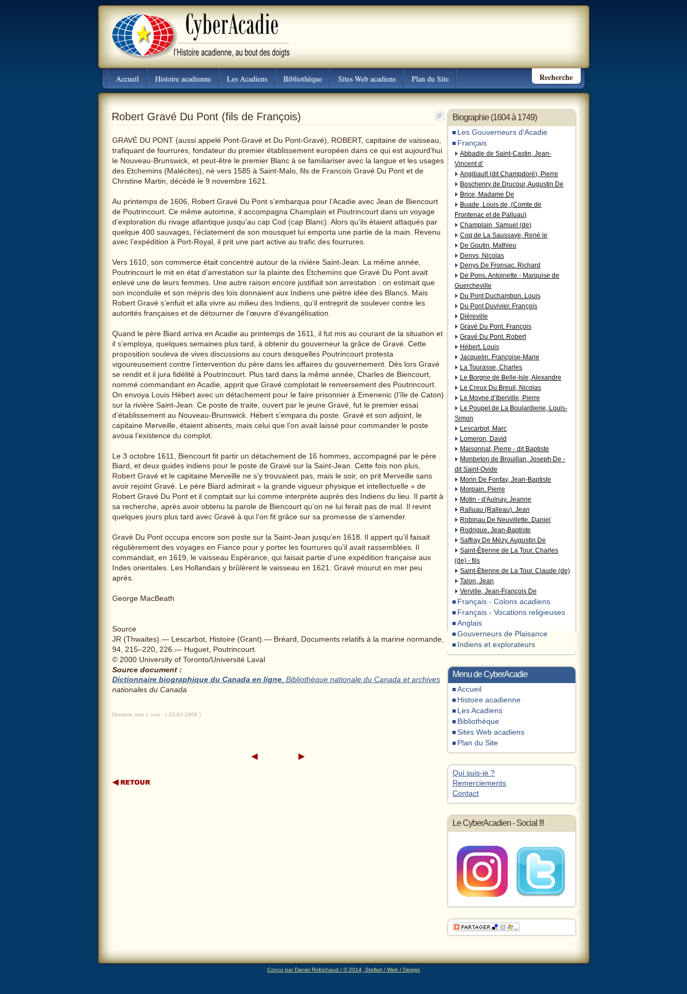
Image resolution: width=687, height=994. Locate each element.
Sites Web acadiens (367, 79)
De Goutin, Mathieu (488, 245)
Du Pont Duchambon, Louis (500, 296)
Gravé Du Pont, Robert (493, 336)
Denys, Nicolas (482, 255)
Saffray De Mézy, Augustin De (503, 540)
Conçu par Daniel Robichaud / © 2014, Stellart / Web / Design (343, 970)
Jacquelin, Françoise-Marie (499, 357)
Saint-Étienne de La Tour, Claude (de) (515, 571)
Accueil (127, 79)
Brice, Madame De (487, 194)
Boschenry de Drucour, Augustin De (512, 184)
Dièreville (474, 316)
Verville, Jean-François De (498, 591)
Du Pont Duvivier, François (498, 306)
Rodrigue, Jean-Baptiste (495, 530)
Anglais (469, 623)
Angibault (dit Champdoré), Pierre (509, 174)
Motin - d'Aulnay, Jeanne (495, 499)
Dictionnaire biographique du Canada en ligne (197, 680)
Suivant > (302, 757)
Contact (465, 793)
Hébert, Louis (479, 347)
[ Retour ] (132, 782)
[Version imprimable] (439, 114)
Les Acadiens (247, 79)
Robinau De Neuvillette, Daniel (505, 520)
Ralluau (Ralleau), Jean (495, 509)
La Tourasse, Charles (491, 367)
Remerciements (479, 783)
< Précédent (254, 757)
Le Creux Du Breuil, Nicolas (500, 387)
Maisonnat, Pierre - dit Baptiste (504, 449)
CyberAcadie (192, 29)
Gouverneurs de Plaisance (502, 634)
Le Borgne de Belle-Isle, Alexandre (510, 377)
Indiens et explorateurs (496, 645)
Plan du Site (430, 79)
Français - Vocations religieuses (511, 612)
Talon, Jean (477, 581)
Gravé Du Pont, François (495, 326)
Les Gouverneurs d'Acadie (502, 132)
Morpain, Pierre (482, 489)
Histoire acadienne (183, 79)
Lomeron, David (483, 438)
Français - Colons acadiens (503, 602)
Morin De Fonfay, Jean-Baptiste (505, 479)
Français (472, 143)
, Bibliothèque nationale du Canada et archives (361, 680)
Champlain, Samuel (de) (495, 225)
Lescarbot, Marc (483, 428)
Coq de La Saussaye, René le (503, 235)
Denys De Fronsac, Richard (500, 265)
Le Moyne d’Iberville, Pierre (500, 398)
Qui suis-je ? (473, 773)
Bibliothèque (302, 79)
